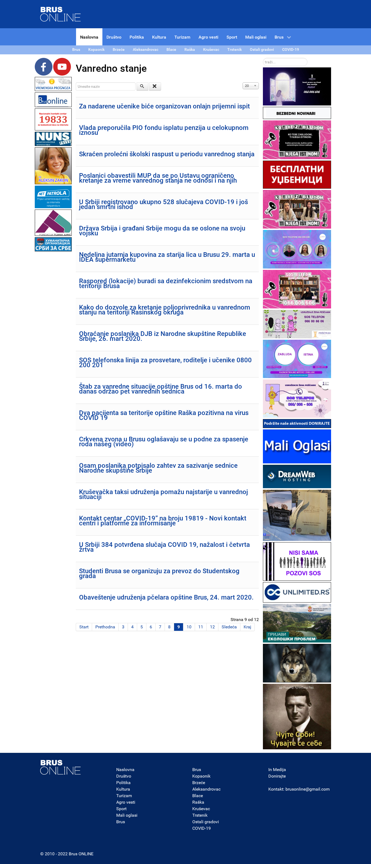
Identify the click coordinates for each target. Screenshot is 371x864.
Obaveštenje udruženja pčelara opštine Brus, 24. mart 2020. (166, 597)
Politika (123, 782)
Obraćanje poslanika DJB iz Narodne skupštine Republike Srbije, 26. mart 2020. (162, 336)
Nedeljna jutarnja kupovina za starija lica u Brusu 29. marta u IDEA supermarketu (167, 257)
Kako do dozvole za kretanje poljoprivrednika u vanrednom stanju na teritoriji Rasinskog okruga (164, 310)
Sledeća (229, 626)
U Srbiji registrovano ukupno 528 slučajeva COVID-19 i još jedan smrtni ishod (163, 204)
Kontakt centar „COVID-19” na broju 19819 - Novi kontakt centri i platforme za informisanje (162, 520)
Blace (197, 795)
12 (212, 626)
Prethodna (105, 626)
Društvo (123, 776)
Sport (121, 808)
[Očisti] (155, 86)
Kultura (123, 789)
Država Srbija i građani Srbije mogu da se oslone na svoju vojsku (162, 230)
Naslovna (125, 769)
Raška (198, 802)
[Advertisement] (53, 334)
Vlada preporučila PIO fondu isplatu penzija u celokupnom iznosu (164, 130)
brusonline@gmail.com (307, 789)
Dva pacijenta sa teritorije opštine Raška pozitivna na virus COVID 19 (164, 415)
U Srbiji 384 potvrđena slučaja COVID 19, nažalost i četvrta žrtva (164, 547)
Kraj (247, 626)
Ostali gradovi (205, 821)
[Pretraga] (143, 86)
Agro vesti (125, 802)
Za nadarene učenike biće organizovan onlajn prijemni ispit (164, 106)
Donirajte (277, 776)
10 (189, 626)
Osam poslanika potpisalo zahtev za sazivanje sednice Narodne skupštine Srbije (158, 468)
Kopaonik (201, 776)
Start (84, 626)
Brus (120, 821)
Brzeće (198, 782)
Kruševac (201, 808)
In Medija (277, 769)
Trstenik (199, 815)
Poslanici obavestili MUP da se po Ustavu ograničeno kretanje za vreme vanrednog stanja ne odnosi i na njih (158, 178)
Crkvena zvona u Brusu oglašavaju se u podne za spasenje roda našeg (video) (163, 441)
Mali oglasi (126, 815)
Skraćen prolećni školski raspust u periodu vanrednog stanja (166, 154)
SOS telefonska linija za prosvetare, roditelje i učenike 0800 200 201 (165, 362)
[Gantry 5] (60, 767)
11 (200, 626)
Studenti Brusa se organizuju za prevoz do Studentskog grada (159, 573)
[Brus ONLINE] (60, 13)
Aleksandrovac (206, 789)
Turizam (124, 795)
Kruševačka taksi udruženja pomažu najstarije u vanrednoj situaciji (163, 494)
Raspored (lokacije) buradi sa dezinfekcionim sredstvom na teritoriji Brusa (165, 283)
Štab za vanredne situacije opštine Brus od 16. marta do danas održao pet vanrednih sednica (160, 389)
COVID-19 (201, 828)
